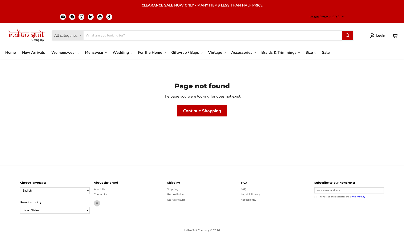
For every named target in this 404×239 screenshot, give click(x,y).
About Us (99, 189)
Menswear (95, 52)
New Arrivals (33, 52)
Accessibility (248, 200)
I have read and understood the (342, 197)
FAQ (243, 189)
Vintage (215, 52)
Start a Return (176, 200)
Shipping (172, 189)
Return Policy (175, 194)
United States (325, 17)
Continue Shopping (202, 111)
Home (10, 52)
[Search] (347, 35)
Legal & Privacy (250, 194)
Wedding (121, 52)
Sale (326, 52)
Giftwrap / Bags (185, 52)
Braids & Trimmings (279, 52)
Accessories (242, 52)
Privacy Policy (358, 196)
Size (310, 52)
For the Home (150, 52)
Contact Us (100, 194)
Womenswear (64, 52)
